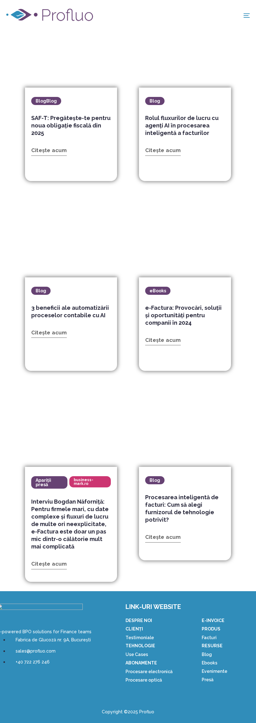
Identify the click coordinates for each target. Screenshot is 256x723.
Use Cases (137, 654)
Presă (208, 679)
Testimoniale (140, 637)
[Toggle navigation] (209, 15)
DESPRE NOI (139, 620)
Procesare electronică (149, 671)
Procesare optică (144, 680)
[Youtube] (22, 680)
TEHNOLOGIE (140, 645)
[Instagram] (39, 680)
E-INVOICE (213, 620)
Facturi (209, 637)
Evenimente (214, 671)
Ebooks (209, 662)
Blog (207, 654)
